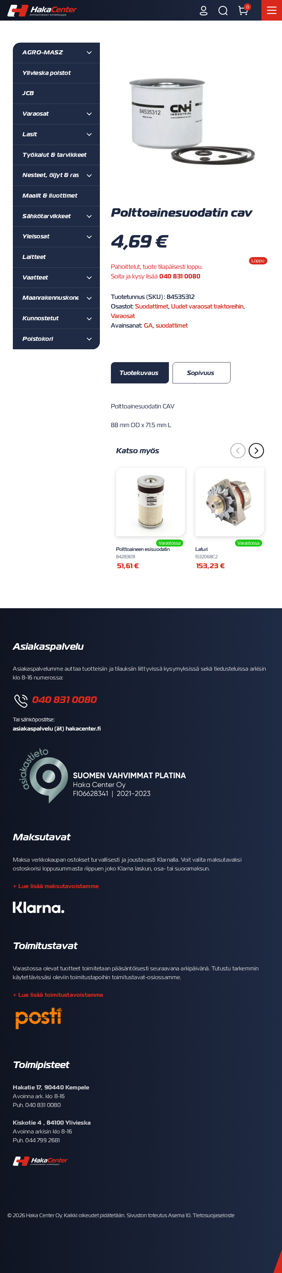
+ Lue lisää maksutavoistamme (56, 886)
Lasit (29, 134)
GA (148, 325)
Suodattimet (151, 306)
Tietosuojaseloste (214, 1215)
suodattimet (172, 325)
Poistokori (37, 339)
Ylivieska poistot (46, 73)
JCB (28, 93)
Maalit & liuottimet (49, 195)
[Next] (256, 450)
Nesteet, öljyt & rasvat (55, 175)
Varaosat (123, 316)
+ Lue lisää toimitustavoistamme (58, 994)
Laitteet (34, 257)
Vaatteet (35, 277)
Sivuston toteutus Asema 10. (159, 1215)
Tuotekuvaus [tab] (138, 373)
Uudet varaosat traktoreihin (207, 306)
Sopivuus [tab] (200, 373)
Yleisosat (35, 236)
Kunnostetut (40, 318)
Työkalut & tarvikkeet (54, 155)
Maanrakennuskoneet (53, 298)
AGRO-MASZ (42, 52)
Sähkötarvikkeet (46, 216)
